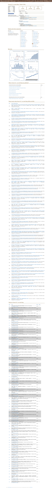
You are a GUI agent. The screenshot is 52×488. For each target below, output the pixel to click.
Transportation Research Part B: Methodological (15, 86)
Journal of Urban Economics (12, 92)
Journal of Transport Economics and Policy (14, 89)
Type (37, 304)
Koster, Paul (22, 37)
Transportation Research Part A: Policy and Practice (15, 93)
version (18, 330)
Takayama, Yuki (23, 39)
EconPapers (21, 21)
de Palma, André (23, 33)
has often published (34, 17)
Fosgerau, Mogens (23, 40)
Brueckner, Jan (35, 43)
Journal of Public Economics (12, 90)
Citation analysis (16, 306)
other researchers (26, 18)
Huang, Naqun (23, 46)
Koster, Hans (23, 43)
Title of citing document (14, 103)
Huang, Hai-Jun (35, 40)
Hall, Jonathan (23, 42)
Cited (39, 304)
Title (12, 304)
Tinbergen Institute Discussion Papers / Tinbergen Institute (16, 98)
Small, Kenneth (35, 37)
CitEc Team (31, 487)
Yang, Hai (22, 36)
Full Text (13, 306)
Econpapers (16, 130)
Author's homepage (25, 21)
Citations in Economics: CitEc (5, 0)
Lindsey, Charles (35, 33)
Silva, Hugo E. (35, 46)
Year (9, 103)
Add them (26, 25)
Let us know (35, 25)
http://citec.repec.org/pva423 (27, 24)
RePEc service (9, 487)
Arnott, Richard (35, 36)
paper (19, 130)
